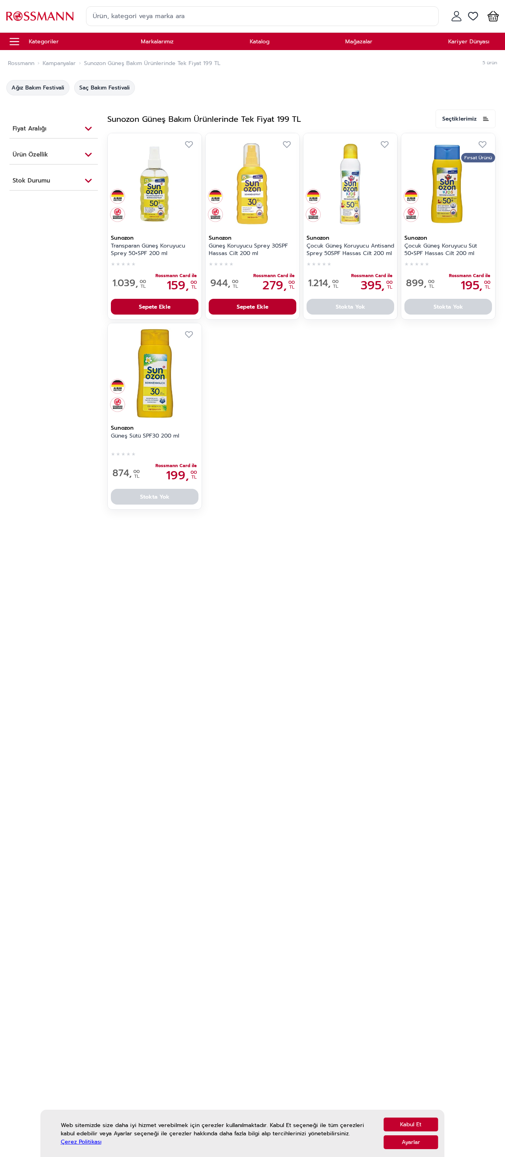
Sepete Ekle (154, 307)
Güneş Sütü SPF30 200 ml (145, 436)
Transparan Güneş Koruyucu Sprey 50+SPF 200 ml (148, 249)
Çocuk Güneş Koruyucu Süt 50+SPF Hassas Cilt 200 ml (440, 249)
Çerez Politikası (81, 1142)
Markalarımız (157, 41)
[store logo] (39, 15)
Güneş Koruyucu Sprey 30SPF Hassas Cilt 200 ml (248, 249)
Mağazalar (358, 41)
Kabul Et (410, 1124)
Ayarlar (411, 1142)
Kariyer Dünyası (468, 41)
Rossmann (21, 63)
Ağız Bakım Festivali (37, 88)
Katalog (259, 41)
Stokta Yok (350, 307)
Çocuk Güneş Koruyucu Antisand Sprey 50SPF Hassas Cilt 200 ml (350, 249)
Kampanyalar (59, 63)
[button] (491, 16)
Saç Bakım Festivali (104, 88)
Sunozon (122, 238)
